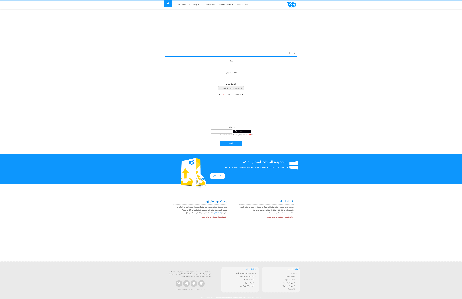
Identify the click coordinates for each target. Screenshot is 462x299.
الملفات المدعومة (243, 4)
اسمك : (231, 61)
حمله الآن (216, 176)
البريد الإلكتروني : (231, 72)
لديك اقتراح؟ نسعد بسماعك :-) (245, 276)
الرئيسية (293, 273)
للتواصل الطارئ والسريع (247, 286)
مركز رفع (184, 289)
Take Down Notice (183, 4)
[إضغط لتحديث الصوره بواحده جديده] (242, 131)
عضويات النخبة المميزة (226, 4)
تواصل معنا (291, 289)
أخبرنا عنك (287, 213)
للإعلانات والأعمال (248, 280)
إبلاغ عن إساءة (197, 4)
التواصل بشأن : (231, 84)
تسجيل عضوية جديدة (289, 283)
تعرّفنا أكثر (217, 213)
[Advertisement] (231, 29)
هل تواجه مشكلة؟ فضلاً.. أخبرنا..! (244, 273)
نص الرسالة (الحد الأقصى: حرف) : (231, 94)
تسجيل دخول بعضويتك (288, 286)
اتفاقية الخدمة (210, 4)
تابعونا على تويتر (249, 283)
